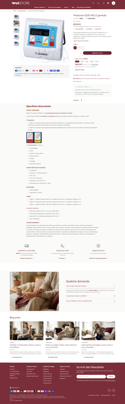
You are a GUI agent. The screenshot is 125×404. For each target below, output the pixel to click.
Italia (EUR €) (15, 387)
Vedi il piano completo (79, 69)
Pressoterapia (91, 18)
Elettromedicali (22, 10)
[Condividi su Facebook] (81, 100)
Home (14, 10)
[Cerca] (93, 3)
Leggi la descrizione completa (80, 40)
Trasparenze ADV (18, 400)
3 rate (77, 61)
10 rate (91, 61)
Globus (81, 18)
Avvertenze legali (105, 395)
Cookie (113, 395)
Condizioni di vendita (94, 395)
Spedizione (81, 26)
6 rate (87, 61)
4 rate (82, 61)
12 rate (96, 61)
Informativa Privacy (110, 380)
